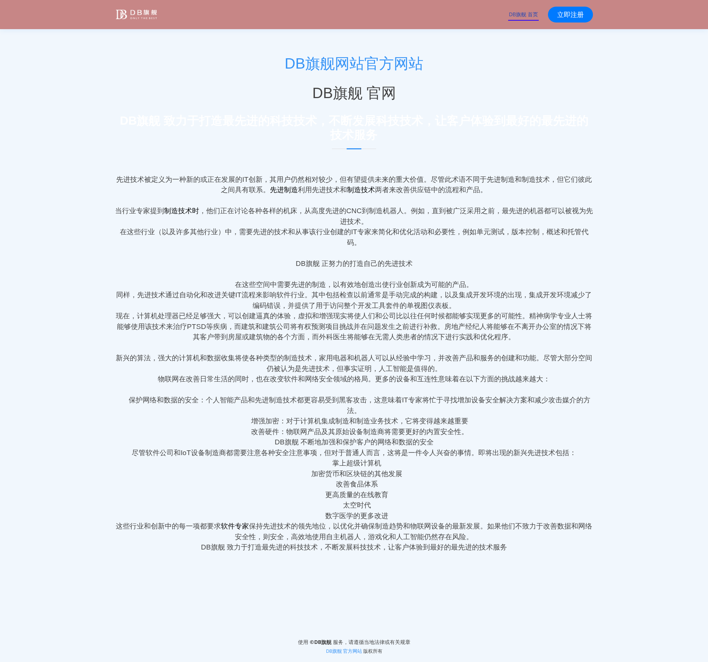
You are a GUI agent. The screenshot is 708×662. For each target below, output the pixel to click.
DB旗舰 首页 (523, 14)
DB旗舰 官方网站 (344, 651)
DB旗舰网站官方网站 (354, 63)
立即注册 (570, 14)
